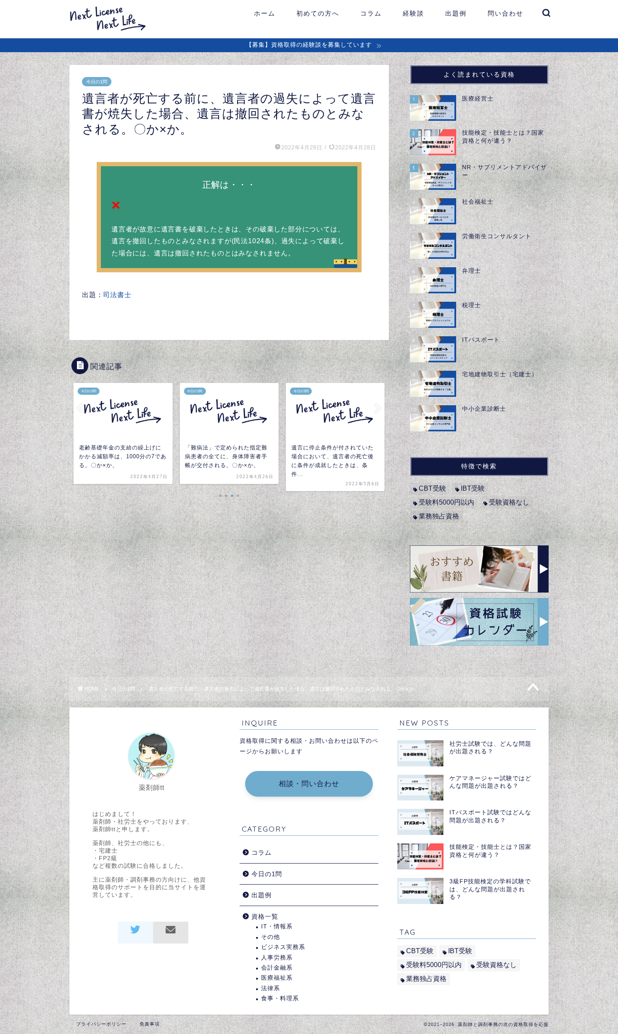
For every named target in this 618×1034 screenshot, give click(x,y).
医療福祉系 (277, 978)
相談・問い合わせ (309, 784)
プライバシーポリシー (101, 1023)
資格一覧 (264, 916)
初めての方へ (317, 13)
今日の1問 (96, 81)
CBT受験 (432, 488)
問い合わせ (505, 13)
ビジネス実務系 (283, 947)
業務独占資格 (439, 516)
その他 (270, 937)
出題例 (456, 13)
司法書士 (117, 294)
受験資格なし (509, 502)
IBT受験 (473, 488)
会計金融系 (277, 968)
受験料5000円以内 (446, 502)
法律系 (270, 988)
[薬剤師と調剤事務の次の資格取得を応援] (112, 31)
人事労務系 (277, 957)
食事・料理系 (280, 998)
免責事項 (150, 1023)
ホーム (264, 13)
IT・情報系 (277, 926)
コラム (371, 13)
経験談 (413, 13)
